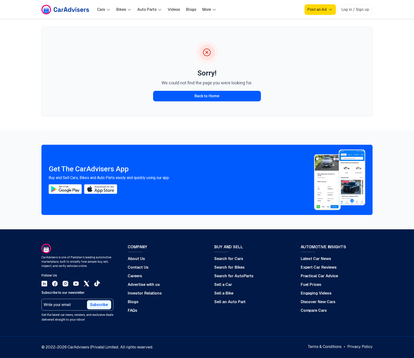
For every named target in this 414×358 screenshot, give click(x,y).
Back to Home (207, 96)
